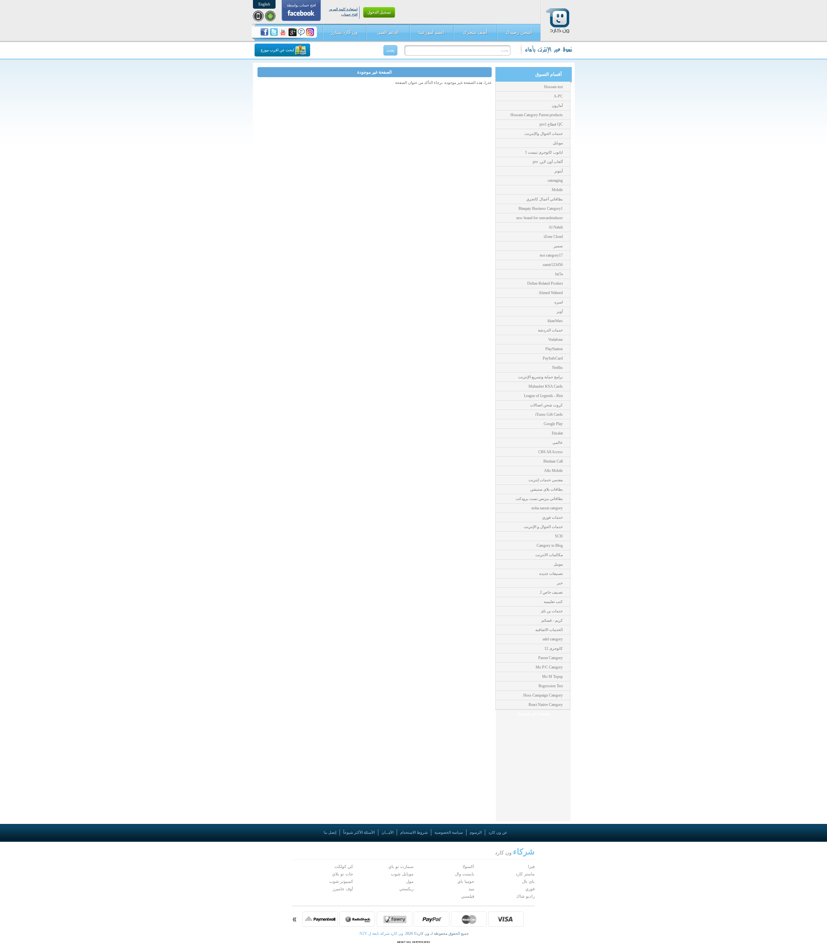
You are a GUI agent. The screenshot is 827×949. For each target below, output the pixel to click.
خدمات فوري (552, 517)
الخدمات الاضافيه (549, 630)
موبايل (558, 143)
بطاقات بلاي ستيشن (546, 489)
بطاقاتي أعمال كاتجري (544, 199)
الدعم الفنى (388, 32)
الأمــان (387, 832)
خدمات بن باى (552, 611)
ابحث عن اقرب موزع (277, 50)
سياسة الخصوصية (448, 832)
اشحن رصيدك (519, 32)
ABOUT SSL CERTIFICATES (413, 942)
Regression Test (551, 686)
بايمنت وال (464, 874)
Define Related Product (545, 283)
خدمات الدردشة (550, 330)
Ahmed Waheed (551, 293)
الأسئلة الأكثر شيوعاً (359, 832)
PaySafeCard (553, 358)
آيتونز (558, 171)
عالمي (557, 442)
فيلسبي (467, 896)
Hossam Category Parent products (536, 115)
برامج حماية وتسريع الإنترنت (540, 377)
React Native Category (546, 704)
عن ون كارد (497, 832)
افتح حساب (349, 14)
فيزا (531, 866)
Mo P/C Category (549, 667)
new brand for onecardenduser (539, 218)
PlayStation (554, 349)
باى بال (528, 881)
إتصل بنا (330, 832)
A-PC (558, 96)
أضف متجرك (475, 32)
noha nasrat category (547, 508)
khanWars (555, 321)
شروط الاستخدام (414, 832)
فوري (530, 888)
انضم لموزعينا (431, 32)
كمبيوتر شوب (341, 881)
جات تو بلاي (342, 874)
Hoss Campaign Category (543, 695)
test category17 (551, 255)
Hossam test (553, 87)
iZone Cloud (553, 236)
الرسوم (476, 832)
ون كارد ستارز (344, 32)
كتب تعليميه (553, 601)
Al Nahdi (556, 227)
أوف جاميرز (343, 888)
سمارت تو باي (401, 866)
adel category (553, 639)
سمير (558, 246)
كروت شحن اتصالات (546, 405)
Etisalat (557, 433)
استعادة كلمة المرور (343, 9)
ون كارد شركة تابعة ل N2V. (381, 933)
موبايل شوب (402, 874)
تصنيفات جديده (551, 573)
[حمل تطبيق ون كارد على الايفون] (258, 16)
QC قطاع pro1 (551, 124)
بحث (390, 50)
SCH (559, 536)
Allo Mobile (553, 470)
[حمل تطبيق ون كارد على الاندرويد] (270, 16)
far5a (559, 274)
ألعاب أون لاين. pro (548, 161)
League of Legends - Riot (543, 395)
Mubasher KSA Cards (546, 386)
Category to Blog (550, 545)
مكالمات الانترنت (549, 555)
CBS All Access (550, 452)
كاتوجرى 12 (553, 648)
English (264, 4)
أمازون (557, 105)
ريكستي (406, 888)
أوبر (560, 311)
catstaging (555, 180)
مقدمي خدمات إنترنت (546, 480)
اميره (558, 302)
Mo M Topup (552, 676)
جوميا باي (465, 881)
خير (560, 583)
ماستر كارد (525, 874)
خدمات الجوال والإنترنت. (543, 133)
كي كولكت (343, 866)
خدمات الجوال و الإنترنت (543, 527)
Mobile (557, 190)
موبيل (558, 564)
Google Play (553, 424)
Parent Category (550, 658)
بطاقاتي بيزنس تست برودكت (539, 498)
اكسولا (468, 866)
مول (410, 881)
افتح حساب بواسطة (301, 5)
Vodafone (555, 339)
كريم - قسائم (552, 620)
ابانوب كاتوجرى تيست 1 (544, 152)
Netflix (557, 367)
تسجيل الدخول (379, 12)
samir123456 (553, 264)
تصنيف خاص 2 (551, 592)
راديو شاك (525, 896)
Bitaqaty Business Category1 (540, 208)
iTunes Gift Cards (549, 414)
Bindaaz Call (553, 461)
